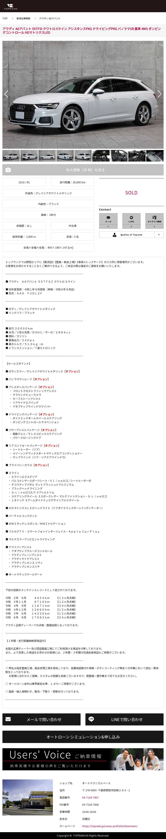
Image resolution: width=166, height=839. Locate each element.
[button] (6, 94)
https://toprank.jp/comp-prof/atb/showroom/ (109, 826)
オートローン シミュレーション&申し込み (83, 737)
